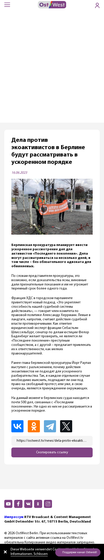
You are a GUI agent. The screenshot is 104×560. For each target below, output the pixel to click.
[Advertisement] (52, 68)
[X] (68, 426)
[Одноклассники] (35, 426)
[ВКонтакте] (19, 426)
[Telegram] (51, 426)
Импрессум (13, 517)
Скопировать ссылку (52, 452)
